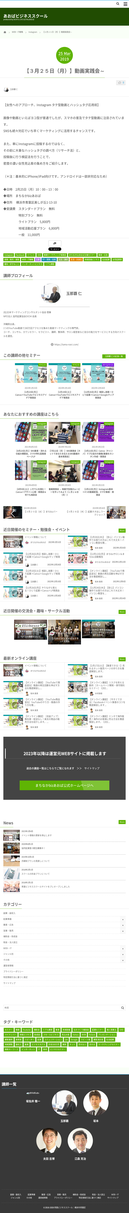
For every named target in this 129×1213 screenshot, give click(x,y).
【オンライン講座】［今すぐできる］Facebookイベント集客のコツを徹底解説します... (107, 702)
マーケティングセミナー (108, 1044)
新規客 (19, 1039)
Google (74, 1039)
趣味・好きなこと (11, 264)
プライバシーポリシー (13, 971)
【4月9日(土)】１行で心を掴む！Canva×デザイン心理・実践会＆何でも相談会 (31, 492)
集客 (57, 1029)
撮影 (64, 1044)
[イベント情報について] (13, 542)
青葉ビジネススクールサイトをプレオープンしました (46, 886)
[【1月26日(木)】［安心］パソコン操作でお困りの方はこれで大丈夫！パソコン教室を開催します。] (78, 541)
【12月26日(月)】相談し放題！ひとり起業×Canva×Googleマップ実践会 (98, 394)
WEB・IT (7, 948)
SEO (121, 1029)
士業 (38, 259)
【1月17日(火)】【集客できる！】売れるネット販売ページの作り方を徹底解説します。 (107, 668)
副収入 (19, 1044)
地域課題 (9, 1044)
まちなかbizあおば (38, 542)
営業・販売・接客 (11, 259)
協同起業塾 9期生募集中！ (33, 848)
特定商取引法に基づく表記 (15, 977)
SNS (39, 254)
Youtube (27, 1029)
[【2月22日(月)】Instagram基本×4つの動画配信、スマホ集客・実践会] (98, 478)
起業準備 (7, 919)
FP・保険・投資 (49, 259)
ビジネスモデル (38, 1044)
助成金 (37, 1034)
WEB (84, 1034)
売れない (82, 1044)
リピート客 (85, 1039)
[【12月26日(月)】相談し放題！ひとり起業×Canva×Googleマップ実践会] (98, 380)
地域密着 (66, 1029)
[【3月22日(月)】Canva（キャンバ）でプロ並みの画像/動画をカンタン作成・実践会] (98, 440)
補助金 (37, 1029)
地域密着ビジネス (92, 259)
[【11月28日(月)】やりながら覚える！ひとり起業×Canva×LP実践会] (13, 591)
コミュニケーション (53, 1039)
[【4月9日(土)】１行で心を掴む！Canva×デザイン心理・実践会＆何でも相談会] (31, 478)
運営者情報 (8, 965)
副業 (27, 1044)
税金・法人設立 (10, 942)
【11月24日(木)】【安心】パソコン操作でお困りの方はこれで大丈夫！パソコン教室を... (106, 590)
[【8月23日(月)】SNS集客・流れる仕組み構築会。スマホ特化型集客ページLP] (31, 440)
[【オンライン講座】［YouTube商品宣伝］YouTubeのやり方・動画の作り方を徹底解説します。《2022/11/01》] (13, 703)
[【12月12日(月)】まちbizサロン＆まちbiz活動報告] (78, 558)
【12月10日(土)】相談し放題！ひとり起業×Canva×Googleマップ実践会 (42, 573)
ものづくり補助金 (81, 1029)
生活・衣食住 (76, 259)
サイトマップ (91, 768)
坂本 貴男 (99, 547)
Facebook (20, 254)
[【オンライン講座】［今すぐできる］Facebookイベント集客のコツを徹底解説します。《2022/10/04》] (78, 703)
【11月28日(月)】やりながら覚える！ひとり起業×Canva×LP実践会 (42, 589)
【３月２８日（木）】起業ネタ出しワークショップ (85, 513)
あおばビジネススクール (25, 16)
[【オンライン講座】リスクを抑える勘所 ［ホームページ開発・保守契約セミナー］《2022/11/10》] (78, 686)
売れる (92, 1044)
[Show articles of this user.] (33, 293)
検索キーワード (11, 1049)
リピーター (29, 1039)
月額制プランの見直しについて (36, 861)
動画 (18, 1029)
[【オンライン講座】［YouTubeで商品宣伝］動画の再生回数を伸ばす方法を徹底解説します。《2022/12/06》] (78, 575)
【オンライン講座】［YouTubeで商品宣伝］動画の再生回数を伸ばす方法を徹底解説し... (106, 573)
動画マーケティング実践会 (55, 254)
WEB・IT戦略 (27, 259)
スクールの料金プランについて (36, 873)
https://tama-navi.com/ (66, 344)
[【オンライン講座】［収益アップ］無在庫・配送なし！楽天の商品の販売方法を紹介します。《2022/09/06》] (13, 720)
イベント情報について (36, 537)
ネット (72, 1044)
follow (92, 1034)
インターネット (28, 1049)
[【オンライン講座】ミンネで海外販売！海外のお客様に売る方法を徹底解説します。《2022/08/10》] (78, 720)
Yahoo (76, 1034)
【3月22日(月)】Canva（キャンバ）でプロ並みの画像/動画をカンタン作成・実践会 (98, 453)
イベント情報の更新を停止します (37, 835)
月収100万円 (53, 1044)
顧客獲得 (9, 1039)
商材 (45, 1049)
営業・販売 (8, 930)
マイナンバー (10, 1034)
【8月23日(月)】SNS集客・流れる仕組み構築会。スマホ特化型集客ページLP (31, 453)
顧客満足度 (98, 1039)
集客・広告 (103, 254)
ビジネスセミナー (58, 1049)
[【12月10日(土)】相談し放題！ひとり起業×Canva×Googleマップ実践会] (13, 575)
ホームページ (108, 364)
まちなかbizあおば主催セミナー (82, 254)
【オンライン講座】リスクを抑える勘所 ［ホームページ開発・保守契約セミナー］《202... (107, 685)
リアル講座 (49, 264)
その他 (6, 959)
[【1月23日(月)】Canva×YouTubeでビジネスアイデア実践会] (31, 380)
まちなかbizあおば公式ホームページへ (64, 785)
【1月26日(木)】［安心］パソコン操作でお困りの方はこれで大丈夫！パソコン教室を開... (107, 539)
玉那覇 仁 (14, 89)
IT (39, 1049)
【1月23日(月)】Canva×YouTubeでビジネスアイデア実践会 (31, 394)
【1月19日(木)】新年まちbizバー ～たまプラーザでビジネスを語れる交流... (98, 633)
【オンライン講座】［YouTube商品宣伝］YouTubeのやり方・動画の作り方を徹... (42, 702)
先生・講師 (63, 259)
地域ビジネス (25, 1034)
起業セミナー (98, 1029)
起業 (39, 1039)
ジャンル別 (8, 953)
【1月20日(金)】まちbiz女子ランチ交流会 (64, 640)
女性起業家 (117, 259)
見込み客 (66, 1034)
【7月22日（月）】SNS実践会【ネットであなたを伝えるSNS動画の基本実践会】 (64, 453)
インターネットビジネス (32, 264)
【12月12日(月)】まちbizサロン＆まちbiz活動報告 (106, 555)
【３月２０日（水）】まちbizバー (40, 511)
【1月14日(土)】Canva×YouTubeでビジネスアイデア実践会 (64, 394)
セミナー (9, 1029)
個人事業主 (111, 1029)
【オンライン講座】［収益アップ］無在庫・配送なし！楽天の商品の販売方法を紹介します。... (42, 718)
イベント (31, 254)
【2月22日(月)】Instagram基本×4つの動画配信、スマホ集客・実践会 (98, 492)
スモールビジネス (51, 1034)
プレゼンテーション (107, 1034)
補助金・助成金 (10, 936)
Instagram (8, 254)
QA (66, 1039)
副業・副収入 (9, 913)
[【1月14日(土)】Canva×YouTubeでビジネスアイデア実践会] (64, 380)
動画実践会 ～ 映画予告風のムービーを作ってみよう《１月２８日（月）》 (64, 492)
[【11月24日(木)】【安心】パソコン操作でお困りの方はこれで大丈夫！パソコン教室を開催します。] (78, 591)
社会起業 (106, 259)
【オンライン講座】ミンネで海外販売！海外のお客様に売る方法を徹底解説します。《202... (106, 718)
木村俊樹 (98, 693)
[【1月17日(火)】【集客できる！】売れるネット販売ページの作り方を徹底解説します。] (78, 669)
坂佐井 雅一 (94, 624)
